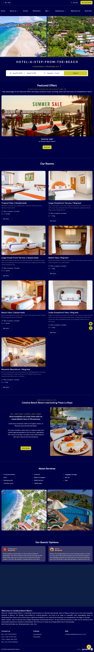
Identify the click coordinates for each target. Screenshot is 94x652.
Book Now (88, 11)
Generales (36, 637)
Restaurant (37, 11)
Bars (46, 11)
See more (7, 219)
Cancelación (37, 634)
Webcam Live (75, 11)
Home (3, 11)
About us (13, 11)
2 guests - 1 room (53, 73)
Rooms (25, 11)
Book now (47, 147)
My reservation (86, 2)
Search (75, 73)
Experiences (59, 11)
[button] (47, 73)
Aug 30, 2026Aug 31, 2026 (24, 73)
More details (26, 448)
